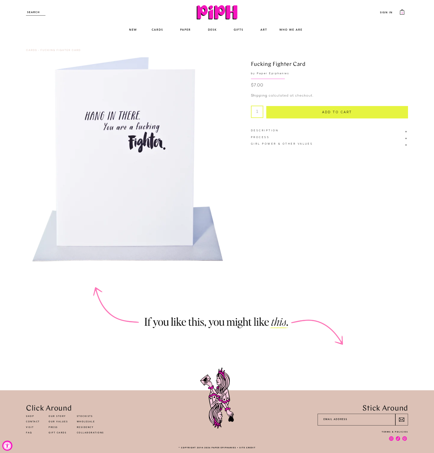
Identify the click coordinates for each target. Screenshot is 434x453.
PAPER (185, 30)
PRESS (53, 427)
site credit (247, 447)
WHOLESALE (86, 422)
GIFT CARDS (57, 433)
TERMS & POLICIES (395, 432)
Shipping (259, 96)
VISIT (30, 427)
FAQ (29, 433)
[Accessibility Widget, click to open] (7, 446)
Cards (31, 50)
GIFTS (238, 30)
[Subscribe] (401, 419)
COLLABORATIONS (90, 433)
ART (263, 30)
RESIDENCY (85, 427)
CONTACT (33, 422)
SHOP (30, 416)
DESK (212, 30)
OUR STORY (57, 416)
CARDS (157, 30)
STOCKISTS (85, 416)
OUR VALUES (58, 422)
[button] (157, 30)
